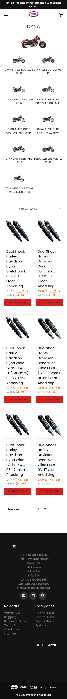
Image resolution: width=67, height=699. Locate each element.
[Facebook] (24, 596)
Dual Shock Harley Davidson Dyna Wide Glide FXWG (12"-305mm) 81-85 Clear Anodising (49, 365)
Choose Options (18, 302)
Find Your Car (45, 613)
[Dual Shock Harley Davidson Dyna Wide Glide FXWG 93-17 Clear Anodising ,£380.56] (49, 424)
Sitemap (10, 634)
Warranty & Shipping (12, 615)
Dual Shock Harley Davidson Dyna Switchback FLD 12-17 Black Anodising (16, 269)
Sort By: (23, 208)
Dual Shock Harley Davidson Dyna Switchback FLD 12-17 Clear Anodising (47, 269)
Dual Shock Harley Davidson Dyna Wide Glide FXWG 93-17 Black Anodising (15, 460)
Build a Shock (45, 621)
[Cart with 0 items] (57, 13)
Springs (41, 625)
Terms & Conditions (12, 627)
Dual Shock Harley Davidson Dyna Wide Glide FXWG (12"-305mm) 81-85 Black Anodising (17, 365)
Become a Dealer (16, 621)
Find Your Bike (45, 617)
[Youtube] (42, 596)
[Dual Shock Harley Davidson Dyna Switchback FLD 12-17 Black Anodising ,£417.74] (17, 231)
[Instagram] (33, 596)
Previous (13, 509)
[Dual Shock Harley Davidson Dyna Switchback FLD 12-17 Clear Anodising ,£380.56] (49, 231)
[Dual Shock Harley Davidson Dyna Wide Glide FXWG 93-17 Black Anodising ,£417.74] (17, 424)
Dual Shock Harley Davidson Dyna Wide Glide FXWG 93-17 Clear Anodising (47, 460)
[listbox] (46, 209)
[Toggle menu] (9, 14)
